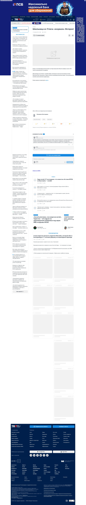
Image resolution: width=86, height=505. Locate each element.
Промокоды (70, 16)
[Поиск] (67, 19)
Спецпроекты (66, 319)
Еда (30, 319)
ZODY (62, 16)
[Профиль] (73, 19)
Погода (28, 16)
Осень (54, 311)
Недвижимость (15, 16)
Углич (44, 119)
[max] (40, 332)
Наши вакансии (15, 317)
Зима (43, 309)
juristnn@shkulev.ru (15, 374)
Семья (54, 323)
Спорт (64, 309)
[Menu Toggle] (12, 19)
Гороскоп (45, 16)
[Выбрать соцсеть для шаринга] (72, 35)
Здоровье (32, 323)
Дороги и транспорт (34, 317)
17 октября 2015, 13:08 (37, 32)
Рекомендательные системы (49, 369)
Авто (31, 309)
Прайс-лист (14, 311)
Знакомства (22, 16)
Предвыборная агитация (17, 321)
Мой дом (44, 317)
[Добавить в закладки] (69, 35)
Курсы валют (52, 16)
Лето (43, 315)
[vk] (34, 332)
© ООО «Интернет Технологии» (32, 378)
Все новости (20, 34)
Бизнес (31, 311)
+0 (68, 144)
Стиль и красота (67, 311)
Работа (54, 317)
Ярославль (49, 119)
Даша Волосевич (37, 119)
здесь (47, 80)
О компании (14, 313)
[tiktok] (47, 332)
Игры (65, 16)
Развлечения (56, 319)
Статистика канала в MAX (17, 323)
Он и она (55, 309)
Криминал (44, 311)
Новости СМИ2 (36, 170)
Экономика (65, 317)
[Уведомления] (70, 19)
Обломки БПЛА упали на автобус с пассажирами (20, 30)
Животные (32, 321)
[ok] (37, 332)
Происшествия (56, 315)
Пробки (58, 16)
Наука (43, 319)
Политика (55, 313)
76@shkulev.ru (25, 372)
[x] (44, 332)
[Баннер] (36, 23)
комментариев (39, 35)
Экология (65, 315)
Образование (45, 323)
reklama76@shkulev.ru (69, 362)
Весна (31, 313)
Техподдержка (15, 319)
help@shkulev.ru (20, 375)
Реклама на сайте (15, 309)
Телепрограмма (34, 16)
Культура (44, 313)
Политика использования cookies (50, 367)
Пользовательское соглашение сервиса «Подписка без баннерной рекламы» (57, 371)
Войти (37, 162)
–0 (72, 144)
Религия (55, 321)
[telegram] (31, 332)
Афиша (40, 16)
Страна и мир (66, 313)
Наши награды (15, 315)
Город (31, 315)
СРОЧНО (15, 27)
